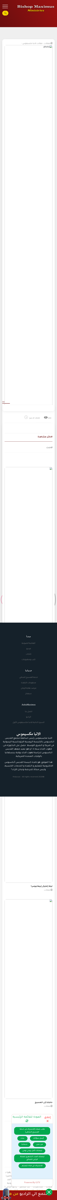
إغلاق (47, 1117)
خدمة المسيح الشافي (28, 677)
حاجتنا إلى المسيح (43, 1103)
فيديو (28, 649)
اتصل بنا (28, 712)
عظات (49, 1187)
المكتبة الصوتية (28, 643)
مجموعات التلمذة (28, 683)
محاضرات (38, 1187)
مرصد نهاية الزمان (28, 688)
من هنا (12, 1194)
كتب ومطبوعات (28, 660)
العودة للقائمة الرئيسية (27, 1117)
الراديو (28, 717)
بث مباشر (25, 1187)
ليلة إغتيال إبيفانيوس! (41, 886)
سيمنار (28, 694)
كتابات (28, 654)
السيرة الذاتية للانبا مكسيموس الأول (28, 723)
